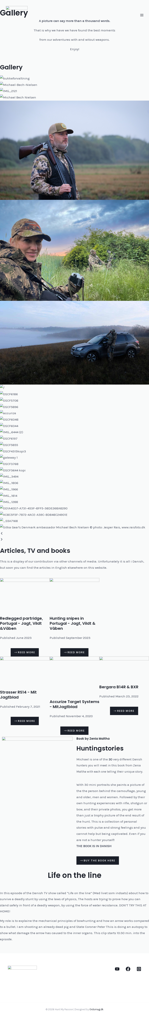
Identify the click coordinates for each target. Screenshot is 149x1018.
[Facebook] (128, 969)
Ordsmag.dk (96, 1009)
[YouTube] (117, 969)
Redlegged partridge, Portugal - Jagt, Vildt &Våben (21, 623)
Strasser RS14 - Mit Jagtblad (18, 694)
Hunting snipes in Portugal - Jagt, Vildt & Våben (72, 623)
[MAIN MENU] (142, 15)
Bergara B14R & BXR (118, 687)
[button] (74, 534)
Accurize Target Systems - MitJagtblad (74, 704)
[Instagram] (139, 969)
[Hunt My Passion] (17, 15)
